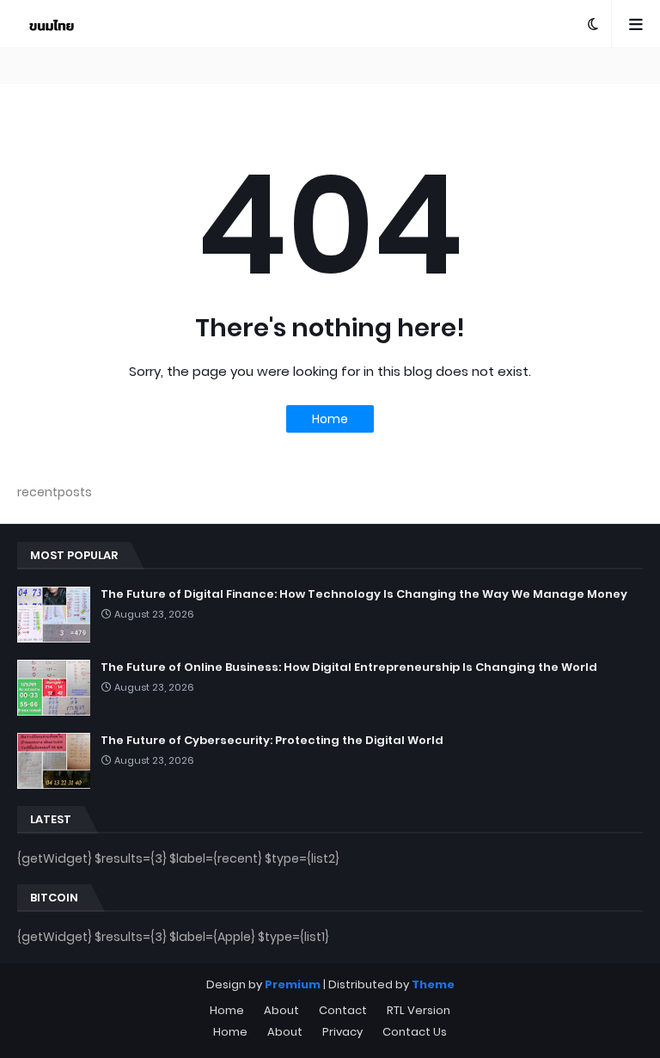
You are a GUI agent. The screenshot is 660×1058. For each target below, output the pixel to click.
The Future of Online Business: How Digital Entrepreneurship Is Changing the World (349, 667)
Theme (433, 984)
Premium (293, 984)
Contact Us (414, 1032)
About (281, 1010)
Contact (343, 1010)
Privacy (342, 1032)
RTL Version (418, 1010)
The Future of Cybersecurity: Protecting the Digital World (272, 740)
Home (330, 419)
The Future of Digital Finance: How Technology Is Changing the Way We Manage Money (364, 594)
